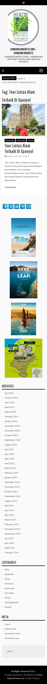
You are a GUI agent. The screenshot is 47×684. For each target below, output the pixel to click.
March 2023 (10, 412)
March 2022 (10, 468)
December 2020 (12, 529)
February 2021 (12, 524)
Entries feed (10, 628)
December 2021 (12, 482)
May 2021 (9, 515)
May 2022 (9, 458)
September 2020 (13, 533)
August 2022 (11, 444)
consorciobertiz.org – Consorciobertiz (23, 51)
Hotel (7, 579)
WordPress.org (12, 638)
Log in (7, 624)
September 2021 (13, 496)
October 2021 (11, 491)
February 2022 (12, 472)
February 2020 (12, 552)
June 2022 (9, 454)
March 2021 (10, 519)
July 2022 (9, 449)
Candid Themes (32, 678)
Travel (30, 140)
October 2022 (11, 435)
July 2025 (9, 393)
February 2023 (12, 416)
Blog (7, 569)
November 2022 (12, 430)
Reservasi (9, 588)
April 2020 (9, 547)
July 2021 (9, 505)
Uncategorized (11, 602)
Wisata (8, 607)
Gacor (10, 651)
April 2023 (9, 407)
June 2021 (9, 510)
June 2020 (9, 543)
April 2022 (9, 463)
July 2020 (9, 538)
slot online (9, 593)
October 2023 (11, 397)
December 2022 (12, 426)
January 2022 (11, 477)
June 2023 (9, 402)
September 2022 (13, 440)
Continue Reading (10, 187)
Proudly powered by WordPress (19, 674)
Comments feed (12, 633)
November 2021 (12, 487)
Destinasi (9, 140)
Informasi (21, 140)
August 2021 (11, 501)
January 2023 (11, 421)
